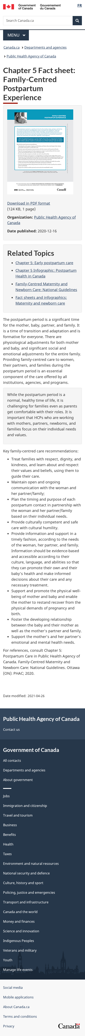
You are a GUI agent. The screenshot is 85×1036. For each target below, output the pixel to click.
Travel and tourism (18, 815)
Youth (7, 960)
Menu (14, 35)
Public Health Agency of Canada (31, 56)
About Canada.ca (16, 1007)
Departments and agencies (45, 47)
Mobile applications (18, 997)
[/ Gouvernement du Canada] (32, 6)
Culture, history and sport (23, 883)
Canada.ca (12, 47)
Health (8, 844)
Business (10, 825)
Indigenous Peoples (18, 940)
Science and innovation (21, 931)
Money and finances (19, 921)
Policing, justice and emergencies (29, 892)
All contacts (12, 760)
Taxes (7, 854)
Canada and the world (20, 912)
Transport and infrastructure (25, 902)
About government (18, 780)
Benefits (9, 834)
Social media (13, 987)
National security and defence (26, 873)
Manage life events (18, 969)
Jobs (6, 796)
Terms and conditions (20, 1016)
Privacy (8, 1026)
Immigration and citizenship (25, 805)
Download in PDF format (28, 203)
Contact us (11, 729)
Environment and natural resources (31, 863)
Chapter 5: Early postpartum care (44, 262)
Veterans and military (20, 950)
